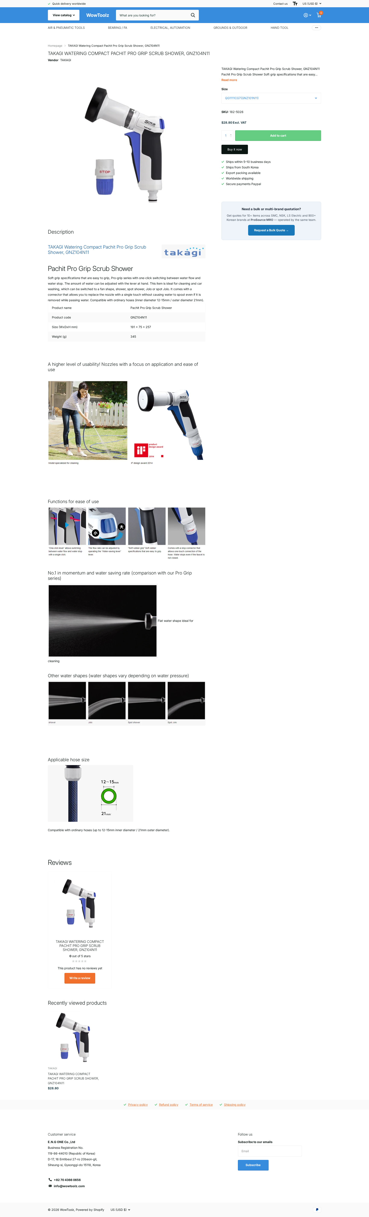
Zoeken (193, 15)
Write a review (79, 978)
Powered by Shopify (90, 1209)
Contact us (280, 3)
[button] (232, 132)
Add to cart (278, 135)
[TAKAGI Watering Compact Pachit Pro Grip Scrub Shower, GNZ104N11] (74, 1037)
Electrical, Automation (170, 27)
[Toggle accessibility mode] (295, 3)
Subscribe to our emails (255, 1142)
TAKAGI (65, 60)
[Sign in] (307, 15)
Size (224, 89)
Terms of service (201, 1104)
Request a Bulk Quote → (271, 230)
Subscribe (253, 1165)
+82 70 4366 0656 (67, 1180)
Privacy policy (138, 1104)
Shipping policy (235, 1104)
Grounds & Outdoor (230, 27)
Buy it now (234, 149)
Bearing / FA (117, 27)
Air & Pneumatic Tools (66, 27)
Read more (229, 80)
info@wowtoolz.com (69, 1186)
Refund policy (168, 1104)
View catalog (62, 15)
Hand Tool (279, 27)
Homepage (55, 45)
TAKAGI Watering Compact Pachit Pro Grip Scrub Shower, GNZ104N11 (73, 1078)
